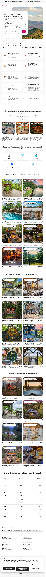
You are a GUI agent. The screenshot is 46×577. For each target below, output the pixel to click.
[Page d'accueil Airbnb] (5, 5)
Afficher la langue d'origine (35, 1)
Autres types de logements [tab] (19, 530)
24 (6, 45)
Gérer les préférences (36, 568)
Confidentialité (18, 575)
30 (20, 45)
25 (8, 45)
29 (18, 45)
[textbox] (9, 28)
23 (20, 43)
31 (6, 48)
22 (18, 43)
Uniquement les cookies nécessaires (22, 569)
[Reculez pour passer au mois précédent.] (6, 31)
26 (11, 45)
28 (15, 45)
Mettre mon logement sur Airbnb (34, 5)
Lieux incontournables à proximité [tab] (33, 530)
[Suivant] (25, 119)
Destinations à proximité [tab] (7, 530)
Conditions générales (26, 575)
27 (13, 45)
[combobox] (15, 23)
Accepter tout (9, 568)
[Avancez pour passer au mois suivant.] (20, 31)
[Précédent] (20, 119)
